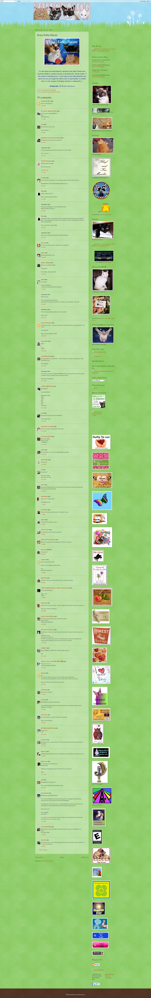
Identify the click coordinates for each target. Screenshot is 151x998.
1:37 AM (43, 119)
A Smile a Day (95, 72)
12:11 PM (43, 464)
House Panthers (108, 262)
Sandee (43, 520)
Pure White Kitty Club (108, 318)
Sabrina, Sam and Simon (47, 616)
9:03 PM (43, 582)
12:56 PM (43, 491)
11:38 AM (43, 444)
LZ (42, 470)
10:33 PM (43, 774)
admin (42, 279)
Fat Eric (43, 700)
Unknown (43, 559)
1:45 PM (43, 514)
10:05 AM (43, 336)
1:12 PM (43, 504)
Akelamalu (44, 690)
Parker (43, 253)
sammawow (44, 603)
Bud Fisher (44, 578)
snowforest (44, 740)
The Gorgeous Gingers (106, 214)
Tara (42, 124)
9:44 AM (43, 304)
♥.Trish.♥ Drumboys (46, 161)
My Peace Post (44, 170)
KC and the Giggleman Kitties (49, 111)
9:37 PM (43, 597)
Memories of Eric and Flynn (48, 539)
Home (62, 857)
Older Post (85, 857)
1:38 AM (43, 132)
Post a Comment (43, 850)
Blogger (83, 994)
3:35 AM (43, 668)
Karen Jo (43, 243)
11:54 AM (43, 454)
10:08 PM (43, 611)
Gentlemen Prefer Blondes (98, 77)
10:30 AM (43, 381)
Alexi (42, 413)
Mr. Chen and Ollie (46, 827)
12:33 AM (43, 656)
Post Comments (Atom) (47, 861)
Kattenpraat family (49, 819)
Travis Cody (44, 715)
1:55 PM (43, 694)
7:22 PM (43, 709)
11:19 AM (43, 421)
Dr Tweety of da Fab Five (47, 630)
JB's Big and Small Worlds (48, 728)
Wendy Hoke (44, 341)
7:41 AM (43, 289)
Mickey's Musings (45, 263)
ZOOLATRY (44, 460)
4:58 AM (43, 227)
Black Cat (43, 751)
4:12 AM (43, 199)
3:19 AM (43, 142)
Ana (42, 780)
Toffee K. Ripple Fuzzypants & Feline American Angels (55, 588)
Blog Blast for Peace (46, 92)
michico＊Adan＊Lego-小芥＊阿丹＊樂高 (52, 661)
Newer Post (39, 857)
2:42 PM (43, 524)
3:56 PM (43, 534)
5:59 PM (43, 554)
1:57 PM (43, 756)
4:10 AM (43, 186)
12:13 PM (43, 479)
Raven (42, 485)
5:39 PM (43, 544)
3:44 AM (43, 156)
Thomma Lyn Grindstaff (98, 61)
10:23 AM (43, 351)
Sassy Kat (43, 840)
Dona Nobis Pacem (55, 92)
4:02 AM (43, 684)
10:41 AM (43, 408)
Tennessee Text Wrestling (98, 67)
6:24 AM (43, 257)
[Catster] (94, 388)
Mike (42, 191)
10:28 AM (43, 366)
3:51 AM (43, 172)
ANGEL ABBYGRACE (47, 386)
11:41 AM (43, 821)
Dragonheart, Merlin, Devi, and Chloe (51, 138)
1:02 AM (43, 105)
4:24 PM (43, 835)
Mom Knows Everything (47, 426)
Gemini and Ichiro (46, 101)
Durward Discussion (46, 323)
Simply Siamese (101, 114)
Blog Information (109, 974)
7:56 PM (43, 723)
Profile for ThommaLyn (108, 976)
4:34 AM (43, 211)
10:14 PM (43, 624)
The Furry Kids (45, 529)
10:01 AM (43, 317)
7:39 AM (43, 274)
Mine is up (43, 153)
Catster (94, 320)
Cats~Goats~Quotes (46, 436)
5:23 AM (43, 237)
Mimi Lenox (44, 761)
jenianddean (44, 496)
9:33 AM (43, 788)
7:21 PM (43, 572)
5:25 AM (43, 746)
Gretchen (43, 178)
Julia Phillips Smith (46, 356)
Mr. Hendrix (44, 510)
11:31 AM (43, 431)
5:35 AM (43, 247)
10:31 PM (43, 734)
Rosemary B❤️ (45, 549)
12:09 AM (43, 643)
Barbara (43, 673)
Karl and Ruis (44, 793)
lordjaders (43, 648)
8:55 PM (43, 846)
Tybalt (42, 450)
